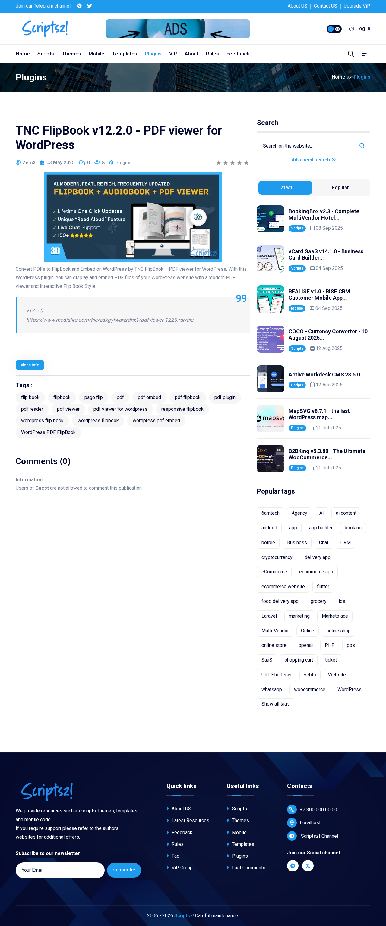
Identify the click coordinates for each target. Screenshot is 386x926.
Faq (174, 856)
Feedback (237, 54)
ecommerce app (316, 572)
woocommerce (309, 689)
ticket (331, 660)
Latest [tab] (285, 187)
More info (30, 365)
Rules (212, 54)
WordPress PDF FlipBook (48, 432)
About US (297, 6)
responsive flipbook (182, 409)
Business (297, 542)
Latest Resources (189, 820)
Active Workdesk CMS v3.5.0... (327, 374)
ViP (173, 54)
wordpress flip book (42, 420)
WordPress (349, 689)
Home (23, 54)
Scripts (45, 54)
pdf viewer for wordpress (120, 409)
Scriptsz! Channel (319, 836)
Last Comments (248, 868)
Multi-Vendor (275, 631)
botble (268, 542)
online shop (338, 631)
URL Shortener (276, 675)
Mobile (96, 54)
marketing (299, 616)
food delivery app (280, 601)
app (293, 528)
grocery (319, 601)
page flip (93, 397)
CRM (345, 542)
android (269, 528)
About (191, 54)
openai (306, 645)
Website (337, 675)
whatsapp (271, 689)
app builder (321, 528)
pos (351, 645)
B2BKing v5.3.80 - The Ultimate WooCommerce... (327, 454)
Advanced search (311, 160)
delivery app (318, 557)
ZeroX (29, 162)
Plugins (153, 54)
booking (353, 528)
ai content (346, 513)
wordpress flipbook (98, 420)
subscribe (124, 870)
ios (342, 601)
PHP (330, 645)
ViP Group (181, 868)
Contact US (325, 6)
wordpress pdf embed (156, 420)
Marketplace (335, 616)
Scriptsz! (184, 915)
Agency (299, 513)
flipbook (62, 397)
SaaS (266, 660)
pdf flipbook (188, 397)
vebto (310, 675)
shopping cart (298, 660)
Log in (363, 28)
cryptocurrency (277, 557)
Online (307, 631)
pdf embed (149, 397)
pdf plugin (225, 397)
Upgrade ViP (357, 6)
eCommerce (274, 572)
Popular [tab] (340, 187)
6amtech (270, 513)
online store (273, 645)
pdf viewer (68, 409)
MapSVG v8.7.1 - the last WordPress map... (319, 414)
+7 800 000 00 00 (318, 809)
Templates (124, 54)
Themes (71, 54)
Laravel (269, 616)
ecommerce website (283, 586)
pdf (120, 397)
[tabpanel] (313, 338)
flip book (30, 397)
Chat (323, 542)
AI (321, 513)
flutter (323, 586)
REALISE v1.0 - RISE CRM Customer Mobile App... (319, 294)
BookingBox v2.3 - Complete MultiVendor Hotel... (324, 214)
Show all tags (275, 704)
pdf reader (32, 409)
